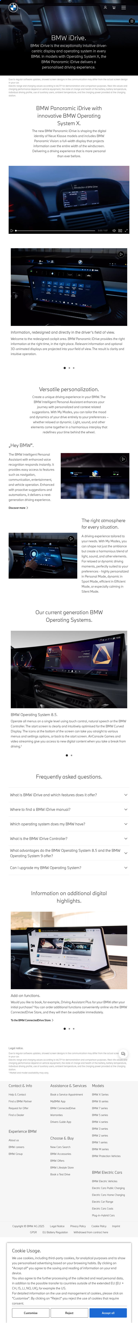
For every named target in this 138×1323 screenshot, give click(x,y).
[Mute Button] (114, 231)
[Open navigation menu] (124, 7)
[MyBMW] (105, 7)
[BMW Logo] (13, 7)
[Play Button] (132, 21)
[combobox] (123, 1053)
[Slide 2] (69, 368)
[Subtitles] (120, 231)
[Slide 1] (65, 368)
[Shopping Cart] (114, 7)
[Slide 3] (74, 368)
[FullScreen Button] (126, 231)
